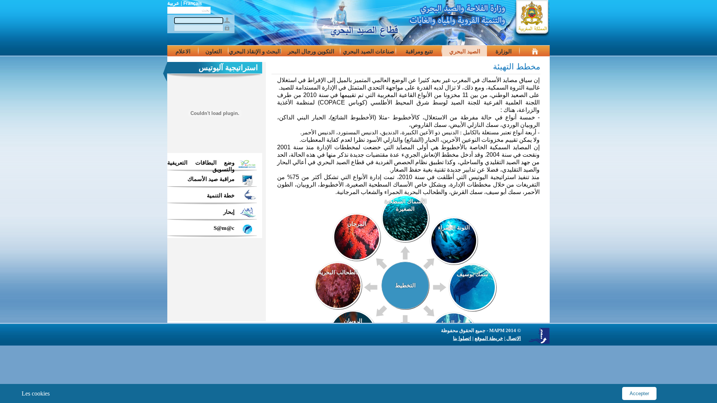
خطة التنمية (221, 196)
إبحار (229, 212)
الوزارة (504, 51)
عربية (173, 3)
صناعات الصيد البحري (368, 51)
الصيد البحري (464, 51)
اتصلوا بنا (462, 338)
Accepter (639, 393)
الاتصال (513, 338)
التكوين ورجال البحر (311, 51)
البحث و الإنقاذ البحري (255, 51)
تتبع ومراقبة (419, 51)
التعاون (213, 51)
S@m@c (224, 228)
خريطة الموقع (489, 338)
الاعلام (183, 51)
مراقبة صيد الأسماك (211, 179)
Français (192, 3)
